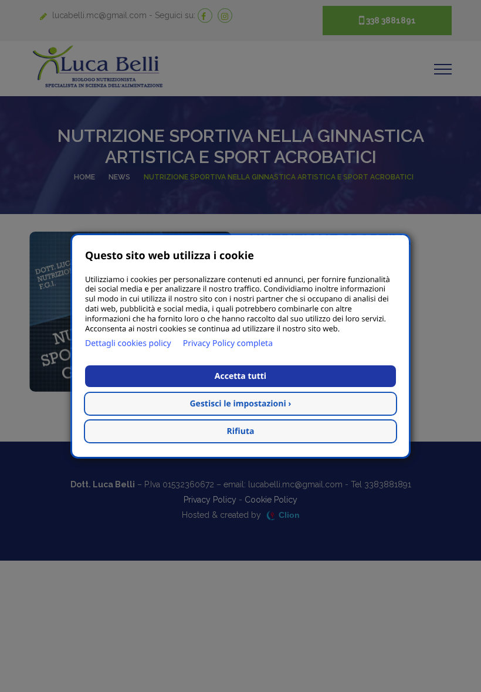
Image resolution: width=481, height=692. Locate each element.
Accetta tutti (240, 376)
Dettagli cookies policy (128, 343)
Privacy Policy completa (228, 343)
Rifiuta (241, 431)
